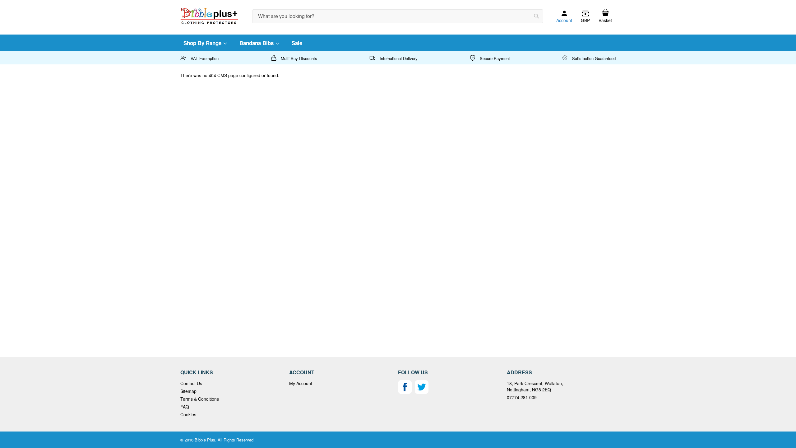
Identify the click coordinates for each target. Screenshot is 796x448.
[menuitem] (204, 43)
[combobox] (397, 16)
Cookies (188, 414)
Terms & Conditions (199, 399)
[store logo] (209, 16)
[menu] (398, 43)
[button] (585, 16)
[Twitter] (421, 392)
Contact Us (191, 383)
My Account (300, 383)
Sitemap (188, 391)
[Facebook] (405, 392)
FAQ (184, 407)
